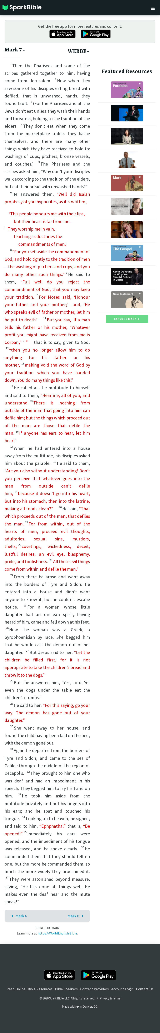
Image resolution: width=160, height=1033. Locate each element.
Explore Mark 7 (126, 319)
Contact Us (145, 989)
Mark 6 (21, 915)
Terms (116, 998)
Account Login (122, 989)
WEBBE (77, 51)
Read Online (15, 989)
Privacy (104, 998)
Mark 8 (73, 915)
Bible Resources (40, 989)
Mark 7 (13, 50)
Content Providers (94, 989)
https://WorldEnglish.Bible (57, 933)
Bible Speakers (66, 989)
